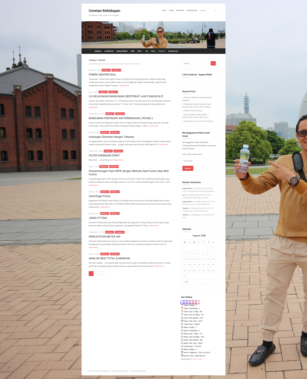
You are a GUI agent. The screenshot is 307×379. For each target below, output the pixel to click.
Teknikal (161, 51)
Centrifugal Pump (99, 196)
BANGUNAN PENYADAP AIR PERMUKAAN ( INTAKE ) (121, 118)
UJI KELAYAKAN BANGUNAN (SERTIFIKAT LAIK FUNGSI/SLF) (126, 96)
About (171, 10)
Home (164, 10)
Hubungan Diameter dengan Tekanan (111, 136)
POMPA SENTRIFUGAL (102, 74)
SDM (139, 51)
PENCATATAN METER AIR (104, 236)
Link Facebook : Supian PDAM (197, 74)
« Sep (186, 281)
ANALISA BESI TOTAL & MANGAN (109, 258)
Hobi (153, 51)
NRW (133, 51)
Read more (124, 85)
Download (180, 10)
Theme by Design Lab (138, 371)
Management (122, 51)
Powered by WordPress (119, 371)
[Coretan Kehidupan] (153, 34)
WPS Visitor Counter (196, 359)
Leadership (109, 51)
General (97, 51)
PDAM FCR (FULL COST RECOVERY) (198, 121)
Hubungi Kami (192, 10)
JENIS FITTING (98, 217)
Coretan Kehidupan (104, 11)
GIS (146, 51)
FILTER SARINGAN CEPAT (104, 155)
